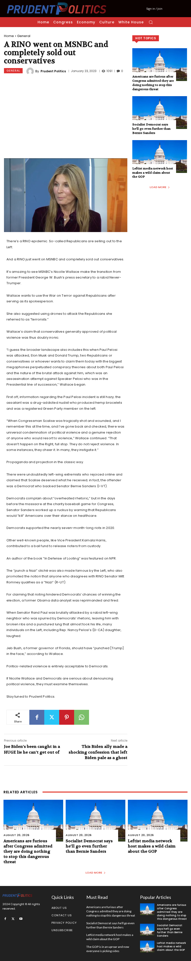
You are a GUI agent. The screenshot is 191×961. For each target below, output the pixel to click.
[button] (151, 22)
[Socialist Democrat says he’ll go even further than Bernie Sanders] (159, 112)
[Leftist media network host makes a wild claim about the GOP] (159, 156)
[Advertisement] (65, 117)
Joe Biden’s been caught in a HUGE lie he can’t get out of (32, 749)
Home (9, 36)
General (23, 36)
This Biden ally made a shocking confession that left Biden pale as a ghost (98, 752)
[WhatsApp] (81, 717)
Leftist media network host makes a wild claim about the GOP (152, 172)
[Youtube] (21, 918)
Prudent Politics (53, 71)
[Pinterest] (66, 717)
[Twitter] (51, 717)
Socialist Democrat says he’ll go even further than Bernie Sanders (151, 128)
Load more (158, 187)
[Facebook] (36, 717)
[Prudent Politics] (30, 71)
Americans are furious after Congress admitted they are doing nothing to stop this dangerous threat (153, 83)
